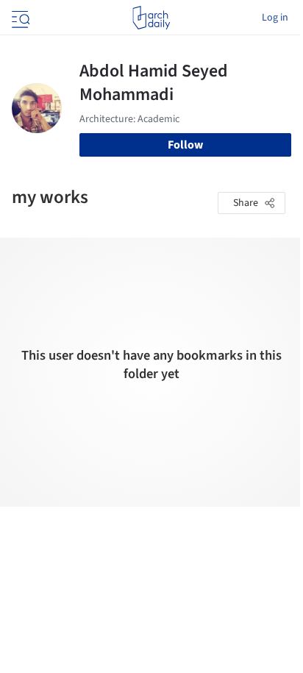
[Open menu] (19, 17)
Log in (275, 18)
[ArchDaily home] (151, 17)
